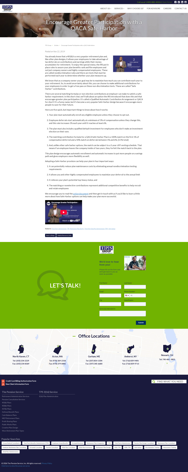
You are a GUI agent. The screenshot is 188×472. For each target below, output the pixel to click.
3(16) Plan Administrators (10, 452)
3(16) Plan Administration (48, 396)
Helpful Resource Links (64, 235)
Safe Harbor (111, 229)
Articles (56, 45)
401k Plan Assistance (85, 447)
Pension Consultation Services (13, 399)
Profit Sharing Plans (9, 421)
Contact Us (181, 8)
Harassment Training (169, 447)
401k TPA (117, 447)
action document (81, 193)
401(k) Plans (6, 402)
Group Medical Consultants (11, 443)
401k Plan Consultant (68, 447)
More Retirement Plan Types (13, 431)
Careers (167, 8)
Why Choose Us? (135, 8)
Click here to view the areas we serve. (15, 466)
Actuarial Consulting (36, 447)
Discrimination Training (152, 447)
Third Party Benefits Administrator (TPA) (96, 229)
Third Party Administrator (59, 229)
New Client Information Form (17, 384)
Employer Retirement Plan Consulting (14, 447)
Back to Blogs (50, 235)
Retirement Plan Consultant (166, 443)
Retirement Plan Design (77, 229)
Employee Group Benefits (60, 443)
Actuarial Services (77, 443)
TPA (68, 229)
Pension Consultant (52, 447)
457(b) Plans (6, 409)
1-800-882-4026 (153, 2)
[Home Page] (7, 8)
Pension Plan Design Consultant (144, 443)
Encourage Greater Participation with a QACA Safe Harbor (78, 45)
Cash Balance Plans (9, 415)
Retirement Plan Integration (95, 443)
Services (118, 8)
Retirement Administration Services (15, 396)
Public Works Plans (9, 424)
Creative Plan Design (10, 428)
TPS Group (48, 45)
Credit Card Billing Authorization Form (21, 381)
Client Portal (167, 2)
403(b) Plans (6, 406)
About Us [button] (105, 8)
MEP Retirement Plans (10, 418)
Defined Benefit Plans (10, 412)
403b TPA (127, 447)
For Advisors (153, 8)
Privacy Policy (47, 463)
